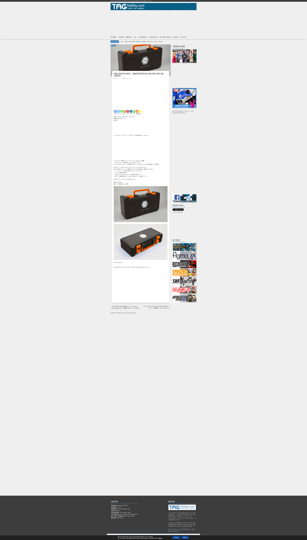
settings (160, 538)
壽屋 (131, 78)
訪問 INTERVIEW (115, 510)
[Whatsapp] (121, 111)
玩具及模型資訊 (143, 37)
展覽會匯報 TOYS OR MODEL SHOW (120, 509)
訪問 (135, 37)
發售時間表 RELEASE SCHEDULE (119, 505)
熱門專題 (121, 37)
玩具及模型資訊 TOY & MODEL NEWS (121, 512)
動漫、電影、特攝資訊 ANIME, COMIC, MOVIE (123, 516)
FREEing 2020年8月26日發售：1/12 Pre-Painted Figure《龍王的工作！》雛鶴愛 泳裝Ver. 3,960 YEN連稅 (125, 307)
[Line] (134, 111)
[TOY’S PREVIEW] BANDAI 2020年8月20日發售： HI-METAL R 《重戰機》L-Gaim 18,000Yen (156, 307)
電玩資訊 (175, 37)
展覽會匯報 (128, 37)
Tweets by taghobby (177, 212)
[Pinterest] (127, 111)
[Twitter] (118, 111)
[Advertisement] (154, 22)
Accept (176, 537)
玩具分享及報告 (153, 37)
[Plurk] (124, 111)
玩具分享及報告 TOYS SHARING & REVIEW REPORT (124, 514)
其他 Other (113, 45)
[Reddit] (137, 111)
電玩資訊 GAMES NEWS (117, 518)
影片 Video (183, 37)
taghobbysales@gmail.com (179, 113)
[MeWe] (131, 111)
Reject (185, 537)
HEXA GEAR (127, 78)
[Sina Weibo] (140, 111)
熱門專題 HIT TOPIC (116, 507)
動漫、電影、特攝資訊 (165, 37)
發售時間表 (113, 37)
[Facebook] (115, 111)
